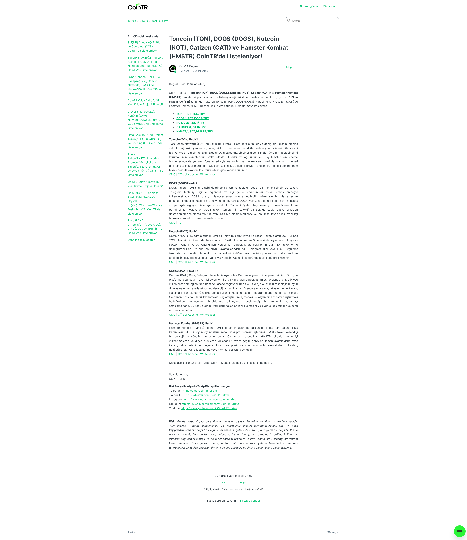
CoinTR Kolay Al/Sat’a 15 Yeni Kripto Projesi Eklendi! (145, 184)
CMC (172, 174)
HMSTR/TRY (204, 131)
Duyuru (144, 20)
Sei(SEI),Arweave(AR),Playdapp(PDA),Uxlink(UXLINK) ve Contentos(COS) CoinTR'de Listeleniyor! (146, 46)
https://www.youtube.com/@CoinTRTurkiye (209, 408)
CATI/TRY (199, 127)
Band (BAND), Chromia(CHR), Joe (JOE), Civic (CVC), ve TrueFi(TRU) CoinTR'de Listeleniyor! (145, 227)
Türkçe (332, 532)
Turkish (132, 20)
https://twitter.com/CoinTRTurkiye (207, 395)
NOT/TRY (198, 122)
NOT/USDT (183, 122)
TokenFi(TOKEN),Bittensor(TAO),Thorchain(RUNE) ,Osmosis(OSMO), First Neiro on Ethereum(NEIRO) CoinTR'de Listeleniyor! (146, 64)
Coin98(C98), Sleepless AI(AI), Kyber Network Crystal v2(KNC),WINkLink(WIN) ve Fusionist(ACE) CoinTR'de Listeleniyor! (145, 203)
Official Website (188, 174)
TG (180, 222)
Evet (224, 482)
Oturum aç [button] (329, 6)
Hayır (243, 482)
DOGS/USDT (184, 118)
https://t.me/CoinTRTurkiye (200, 390)
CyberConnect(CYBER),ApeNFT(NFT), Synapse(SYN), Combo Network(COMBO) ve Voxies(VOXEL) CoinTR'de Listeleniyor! (146, 85)
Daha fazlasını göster (141, 240)
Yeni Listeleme (160, 20)
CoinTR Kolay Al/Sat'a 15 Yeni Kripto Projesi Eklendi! (145, 102)
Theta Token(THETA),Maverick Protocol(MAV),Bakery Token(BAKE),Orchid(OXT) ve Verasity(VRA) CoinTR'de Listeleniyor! (145, 165)
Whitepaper (207, 174)
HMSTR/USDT (185, 131)
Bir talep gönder (309, 6)
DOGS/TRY (201, 118)
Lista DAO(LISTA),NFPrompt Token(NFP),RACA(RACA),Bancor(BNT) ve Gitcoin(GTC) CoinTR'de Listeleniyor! (146, 141)
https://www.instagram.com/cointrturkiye (209, 399)
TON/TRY (198, 114)
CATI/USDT (183, 127)
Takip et (290, 67)
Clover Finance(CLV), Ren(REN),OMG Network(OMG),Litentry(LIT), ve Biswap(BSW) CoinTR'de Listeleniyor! (146, 120)
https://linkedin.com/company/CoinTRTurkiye (211, 404)
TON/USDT (183, 114)
